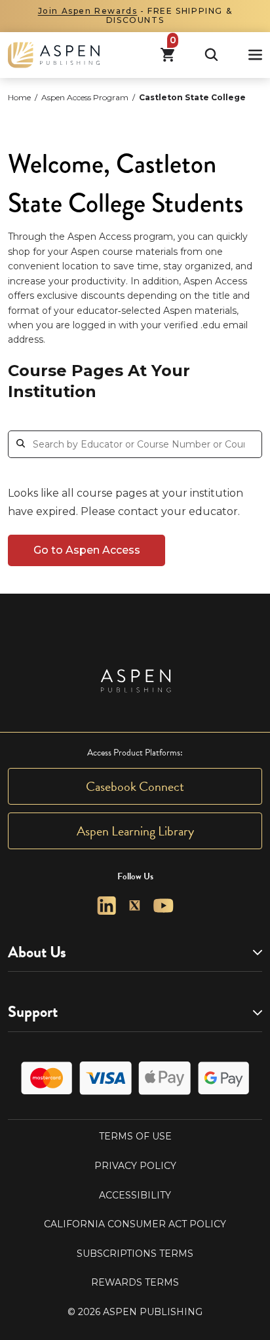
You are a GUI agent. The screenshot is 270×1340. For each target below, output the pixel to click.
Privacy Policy (135, 1166)
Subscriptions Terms (135, 1253)
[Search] (211, 55)
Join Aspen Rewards (88, 11)
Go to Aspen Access (86, 550)
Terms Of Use (135, 1136)
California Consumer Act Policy (135, 1224)
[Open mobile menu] (255, 55)
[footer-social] (106, 905)
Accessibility (135, 1195)
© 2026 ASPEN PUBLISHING (135, 1312)
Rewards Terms (135, 1282)
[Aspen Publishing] (54, 55)
